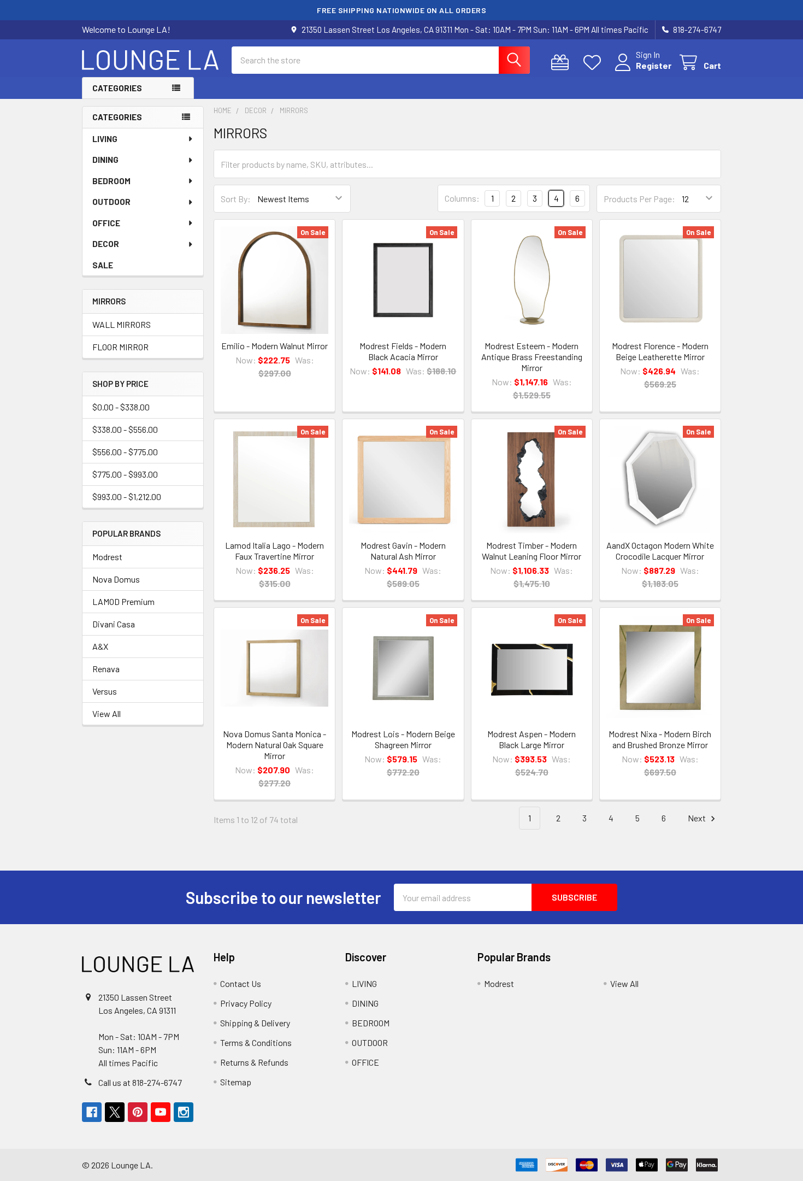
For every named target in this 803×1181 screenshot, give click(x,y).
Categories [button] (117, 88)
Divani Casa (113, 624)
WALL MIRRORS (121, 324)
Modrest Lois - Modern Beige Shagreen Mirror (403, 739)
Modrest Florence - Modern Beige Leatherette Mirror (660, 351)
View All (106, 713)
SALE (102, 265)
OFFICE (106, 223)
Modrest (107, 556)
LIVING (104, 139)
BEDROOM (111, 181)
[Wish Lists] (594, 62)
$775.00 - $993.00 (125, 474)
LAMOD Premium (123, 601)
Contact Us (240, 983)
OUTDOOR (111, 202)
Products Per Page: (639, 198)
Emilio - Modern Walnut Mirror (274, 345)
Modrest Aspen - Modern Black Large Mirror (531, 739)
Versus (104, 691)
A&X (100, 646)
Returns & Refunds (254, 1062)
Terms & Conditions (256, 1042)
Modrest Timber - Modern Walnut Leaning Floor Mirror (531, 550)
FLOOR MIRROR (120, 347)
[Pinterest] (137, 1112)
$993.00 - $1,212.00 (126, 496)
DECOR (105, 244)
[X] (115, 1112)
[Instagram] (183, 1112)
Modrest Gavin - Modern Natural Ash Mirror (403, 550)
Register (653, 65)
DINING (105, 159)
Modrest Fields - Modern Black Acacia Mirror (402, 351)
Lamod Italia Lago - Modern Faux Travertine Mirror (274, 550)
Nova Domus (116, 579)
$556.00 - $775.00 (125, 451)
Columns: (462, 198)
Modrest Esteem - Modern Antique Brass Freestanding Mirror (531, 356)
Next (697, 818)
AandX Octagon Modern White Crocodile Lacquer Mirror (660, 550)
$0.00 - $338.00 (121, 407)
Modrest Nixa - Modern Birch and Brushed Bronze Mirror (660, 739)
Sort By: (236, 198)
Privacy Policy (245, 1003)
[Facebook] (92, 1112)
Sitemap (235, 1082)
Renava (106, 668)
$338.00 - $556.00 (125, 429)
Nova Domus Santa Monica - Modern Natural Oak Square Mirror (274, 744)
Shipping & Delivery (255, 1023)
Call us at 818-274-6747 (140, 1082)
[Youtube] (160, 1112)
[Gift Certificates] (562, 62)
